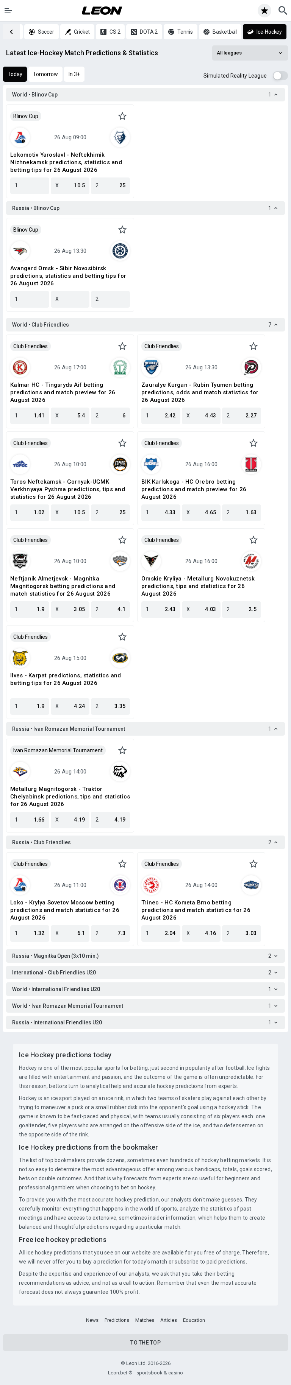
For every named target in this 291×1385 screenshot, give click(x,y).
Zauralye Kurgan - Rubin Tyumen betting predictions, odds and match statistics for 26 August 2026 (200, 392)
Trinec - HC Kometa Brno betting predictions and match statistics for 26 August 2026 (195, 910)
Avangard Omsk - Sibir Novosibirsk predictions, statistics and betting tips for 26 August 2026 (68, 276)
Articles (168, 1320)
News (92, 1320)
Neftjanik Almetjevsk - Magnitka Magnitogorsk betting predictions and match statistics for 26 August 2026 (62, 586)
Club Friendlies (30, 346)
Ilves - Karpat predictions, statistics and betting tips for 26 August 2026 (65, 679)
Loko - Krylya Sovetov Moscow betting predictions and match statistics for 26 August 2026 (64, 910)
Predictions (117, 1320)
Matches (144, 1320)
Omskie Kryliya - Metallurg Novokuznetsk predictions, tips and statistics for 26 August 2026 (198, 586)
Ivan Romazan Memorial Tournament (58, 750)
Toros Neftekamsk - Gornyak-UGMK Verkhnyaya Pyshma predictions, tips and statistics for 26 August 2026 (67, 489)
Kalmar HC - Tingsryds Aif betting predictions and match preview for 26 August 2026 (62, 392)
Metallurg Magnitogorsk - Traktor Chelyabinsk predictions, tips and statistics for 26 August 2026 (70, 797)
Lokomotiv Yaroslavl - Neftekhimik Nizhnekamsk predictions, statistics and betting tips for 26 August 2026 (66, 162)
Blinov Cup (25, 116)
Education (194, 1320)
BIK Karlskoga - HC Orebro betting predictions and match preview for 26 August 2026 (193, 489)
